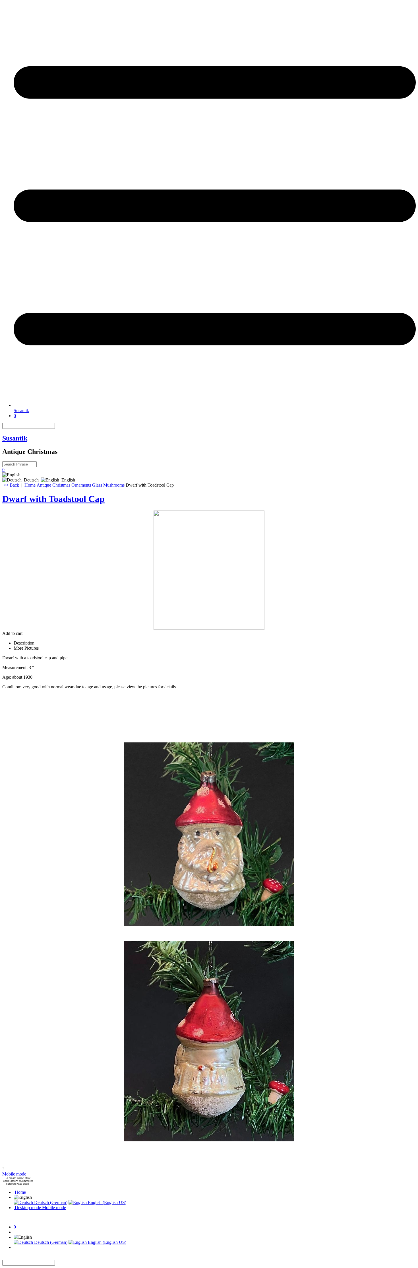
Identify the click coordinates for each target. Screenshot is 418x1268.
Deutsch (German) (50, 1202)
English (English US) (106, 1202)
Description (24, 643)
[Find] (58, 425)
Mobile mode (14, 1174)
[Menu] (215, 405)
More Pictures (26, 648)
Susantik (21, 410)
